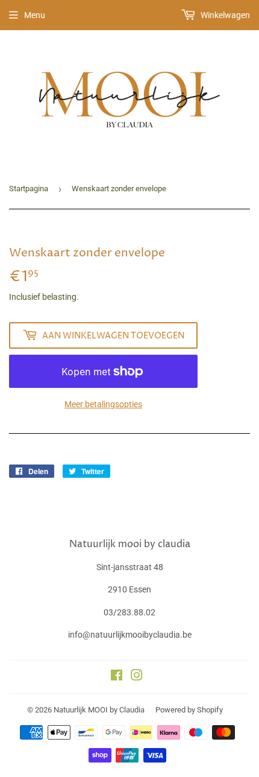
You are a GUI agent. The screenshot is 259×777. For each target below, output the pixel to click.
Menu (34, 15)
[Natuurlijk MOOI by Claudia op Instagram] (137, 677)
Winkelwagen (224, 15)
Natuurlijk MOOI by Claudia (99, 709)
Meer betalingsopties (103, 404)
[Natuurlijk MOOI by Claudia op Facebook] (116, 677)
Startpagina (28, 188)
